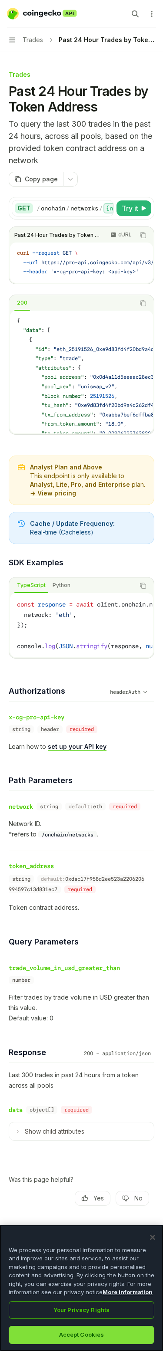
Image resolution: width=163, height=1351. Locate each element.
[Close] (152, 1237)
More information (128, 1292)
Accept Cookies (81, 1334)
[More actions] (151, 14)
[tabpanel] (81, 372)
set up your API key (77, 746)
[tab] (22, 303)
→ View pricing (53, 493)
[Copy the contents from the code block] (143, 235)
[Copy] (105, 208)
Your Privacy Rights (81, 1309)
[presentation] (75, 208)
